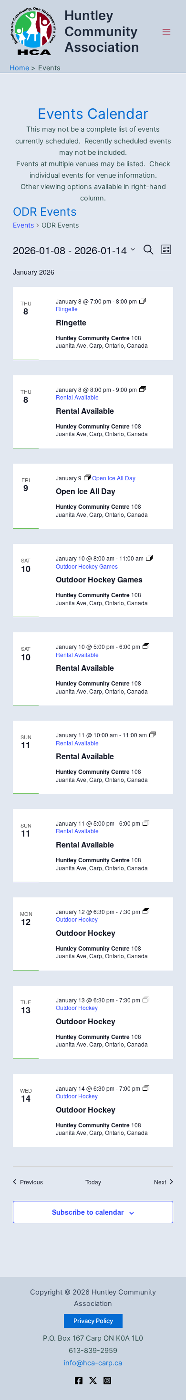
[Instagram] (107, 1380)
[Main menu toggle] (166, 32)
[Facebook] (78, 1380)
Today (93, 1182)
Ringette (71, 322)
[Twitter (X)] (93, 1380)
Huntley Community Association (101, 31)
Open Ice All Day (85, 491)
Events (23, 225)
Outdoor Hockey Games (99, 579)
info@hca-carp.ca (93, 1363)
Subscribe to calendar (88, 1212)
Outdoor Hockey (85, 932)
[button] (93, 1321)
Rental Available (85, 410)
